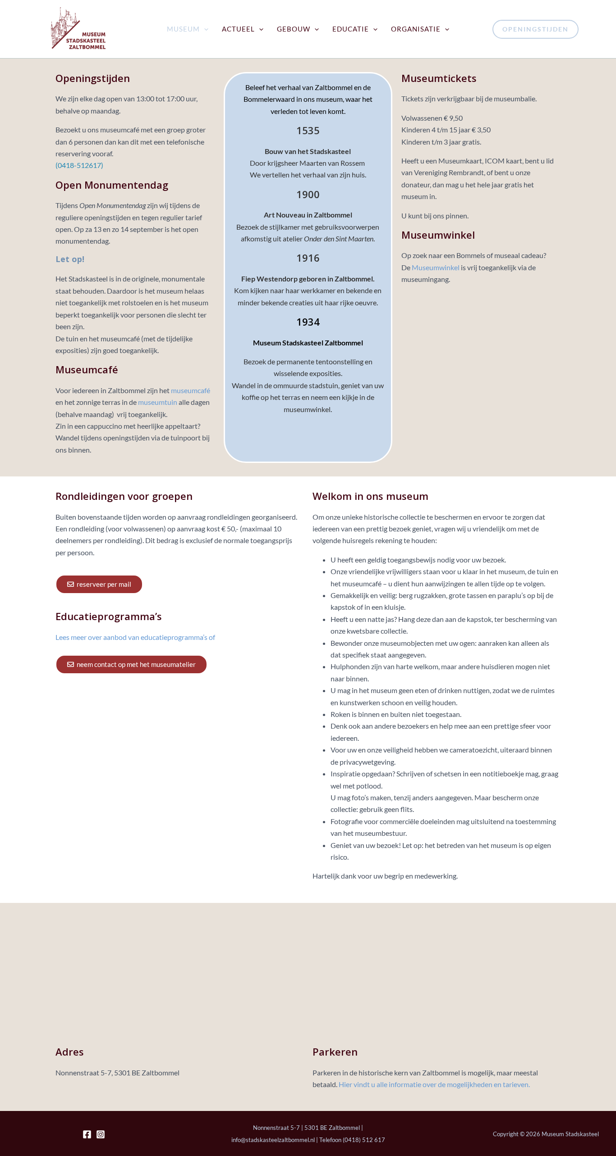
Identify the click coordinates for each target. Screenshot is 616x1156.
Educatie (350, 29)
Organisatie (416, 29)
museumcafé (190, 390)
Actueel (238, 29)
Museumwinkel (436, 267)
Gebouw (293, 29)
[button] (204, 29)
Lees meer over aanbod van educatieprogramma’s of (135, 637)
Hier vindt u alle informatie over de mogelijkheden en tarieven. (434, 1084)
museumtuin (157, 402)
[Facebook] (87, 1134)
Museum (183, 29)
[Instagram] (100, 1134)
